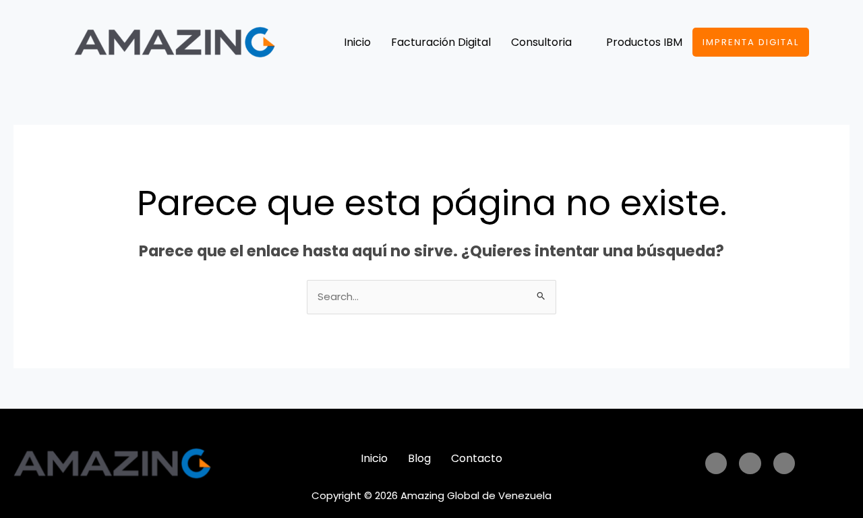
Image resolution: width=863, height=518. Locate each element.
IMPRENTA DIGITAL (751, 42)
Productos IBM (644, 42)
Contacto (476, 458)
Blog (419, 458)
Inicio (357, 42)
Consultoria (541, 42)
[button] (548, 42)
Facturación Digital (441, 42)
